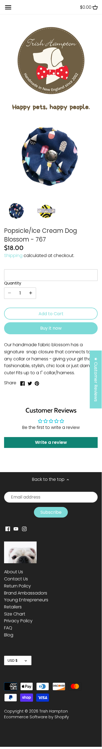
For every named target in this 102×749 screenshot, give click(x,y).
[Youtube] (16, 529)
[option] (16, 210)
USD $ (13, 660)
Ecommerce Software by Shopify (36, 717)
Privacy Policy (18, 621)
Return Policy (17, 586)
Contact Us (16, 579)
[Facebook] (7, 529)
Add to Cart (51, 314)
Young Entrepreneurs (26, 600)
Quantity (12, 283)
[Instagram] (24, 529)
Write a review (51, 442)
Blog (8, 635)
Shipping (13, 255)
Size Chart (14, 614)
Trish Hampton (53, 711)
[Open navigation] (8, 7)
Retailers (13, 607)
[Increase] (30, 293)
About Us (13, 572)
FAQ (8, 628)
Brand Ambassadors (25, 593)
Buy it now (51, 328)
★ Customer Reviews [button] (96, 379)
